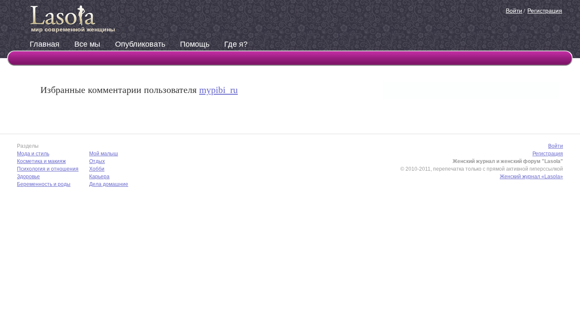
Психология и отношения (48, 169)
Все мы (87, 44)
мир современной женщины (73, 29)
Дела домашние (108, 184)
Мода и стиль (33, 154)
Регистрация (544, 10)
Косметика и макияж (41, 161)
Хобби (96, 169)
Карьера (99, 177)
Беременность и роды (43, 184)
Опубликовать (140, 44)
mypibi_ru (218, 89)
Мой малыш (103, 154)
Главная (44, 44)
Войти (514, 10)
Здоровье (28, 177)
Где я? (236, 44)
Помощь (194, 44)
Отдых (97, 161)
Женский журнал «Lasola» (531, 177)
